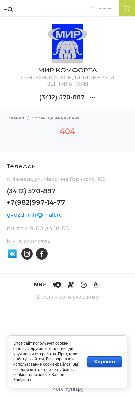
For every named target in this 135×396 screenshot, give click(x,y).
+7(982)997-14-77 (36, 202)
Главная (15, 117)
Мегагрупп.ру (67, 389)
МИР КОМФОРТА (67, 70)
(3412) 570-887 (62, 97)
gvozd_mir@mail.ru (35, 215)
